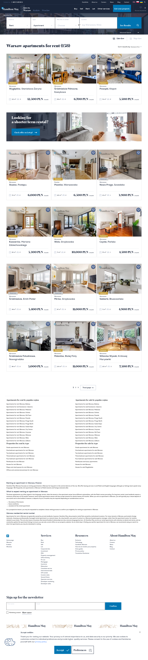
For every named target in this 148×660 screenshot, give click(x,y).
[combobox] (19, 25)
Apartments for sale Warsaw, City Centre (88, 426)
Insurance (44, 564)
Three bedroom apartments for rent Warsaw (20, 456)
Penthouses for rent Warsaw (15, 461)
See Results (125, 25)
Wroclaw (46, 10)
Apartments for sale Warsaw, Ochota (87, 412)
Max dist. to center (63, 19)
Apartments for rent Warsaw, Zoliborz (18, 440)
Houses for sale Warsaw (83, 464)
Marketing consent (20, 612)
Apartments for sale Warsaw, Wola (86, 438)
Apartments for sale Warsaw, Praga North (88, 421)
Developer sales (46, 583)
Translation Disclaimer (82, 553)
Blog (118, 2)
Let (93, 9)
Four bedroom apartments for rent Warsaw (20, 458)
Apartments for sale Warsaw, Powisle (87, 415)
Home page (10, 540)
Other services (104, 9)
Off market (44, 572)
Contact (126, 2)
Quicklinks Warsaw (81, 544)
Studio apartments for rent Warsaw (17, 447)
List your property (122, 9)
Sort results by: (129, 47)
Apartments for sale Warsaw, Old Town (87, 432)
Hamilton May (7, 15)
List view (120, 38)
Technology (78, 542)
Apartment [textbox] (38, 26)
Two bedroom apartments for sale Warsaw (88, 453)
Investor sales (45, 575)
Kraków (36, 10)
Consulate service (46, 568)
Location (84, 19)
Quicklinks (85, 2)
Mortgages (44, 562)
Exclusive (78, 540)
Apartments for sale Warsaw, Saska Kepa (88, 423)
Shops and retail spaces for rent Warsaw (19, 467)
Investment (44, 551)
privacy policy (40, 642)
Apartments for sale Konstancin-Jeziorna (88, 406)
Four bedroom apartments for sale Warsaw (89, 458)
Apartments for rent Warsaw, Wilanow (18, 435)
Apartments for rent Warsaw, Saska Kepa (19, 426)
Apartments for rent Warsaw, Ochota (18, 412)
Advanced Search (125, 32)
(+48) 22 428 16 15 (17, 2)
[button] (137, 2)
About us (94, 2)
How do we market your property (85, 546)
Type (34, 19)
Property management (48, 555)
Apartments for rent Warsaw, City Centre (19, 429)
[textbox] (61, 26)
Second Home (45, 577)
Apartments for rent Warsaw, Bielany (18, 404)
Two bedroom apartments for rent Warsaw (20, 453)
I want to (11, 19)
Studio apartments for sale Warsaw (86, 447)
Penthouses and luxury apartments (86, 461)
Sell (81, 9)
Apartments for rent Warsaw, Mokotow (18, 409)
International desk (46, 570)
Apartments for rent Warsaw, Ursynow (18, 432)
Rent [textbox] (11, 26)
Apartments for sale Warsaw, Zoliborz (87, 440)
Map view (137, 38)
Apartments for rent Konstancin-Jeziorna (19, 406)
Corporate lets (45, 549)
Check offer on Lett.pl (23, 132)
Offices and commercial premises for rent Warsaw (22, 470)
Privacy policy (79, 551)
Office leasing (45, 557)
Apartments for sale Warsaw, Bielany (87, 404)
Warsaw (27, 10)
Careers (103, 2)
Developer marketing (47, 581)
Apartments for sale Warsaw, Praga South (88, 418)
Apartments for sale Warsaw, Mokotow (87, 409)
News (112, 2)
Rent (88, 9)
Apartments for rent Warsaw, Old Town (18, 415)
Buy (75, 9)
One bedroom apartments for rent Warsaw (20, 450)
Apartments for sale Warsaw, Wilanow (87, 435)
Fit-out (43, 559)
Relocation (44, 566)
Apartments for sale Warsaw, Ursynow (87, 429)
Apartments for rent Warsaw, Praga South (19, 421)
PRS (42, 553)
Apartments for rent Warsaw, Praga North (19, 423)
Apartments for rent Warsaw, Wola (17, 438)
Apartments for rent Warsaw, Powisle (18, 418)
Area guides (79, 549)
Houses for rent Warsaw (14, 464)
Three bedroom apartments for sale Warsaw (89, 456)
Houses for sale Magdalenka (84, 467)
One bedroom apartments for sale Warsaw (89, 450)
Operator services (46, 579)
